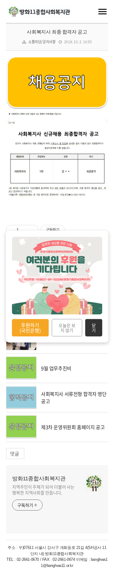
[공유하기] (24, 229)
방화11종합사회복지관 (39, 478)
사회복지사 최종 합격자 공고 (57, 31)
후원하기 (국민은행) (30, 327)
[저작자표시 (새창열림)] (67, 229)
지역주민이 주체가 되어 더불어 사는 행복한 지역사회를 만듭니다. (43, 490)
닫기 (94, 327)
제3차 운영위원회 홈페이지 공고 (73, 427)
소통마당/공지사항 (41, 41)
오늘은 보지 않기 (67, 327)
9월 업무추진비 (56, 368)
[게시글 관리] (32, 229)
